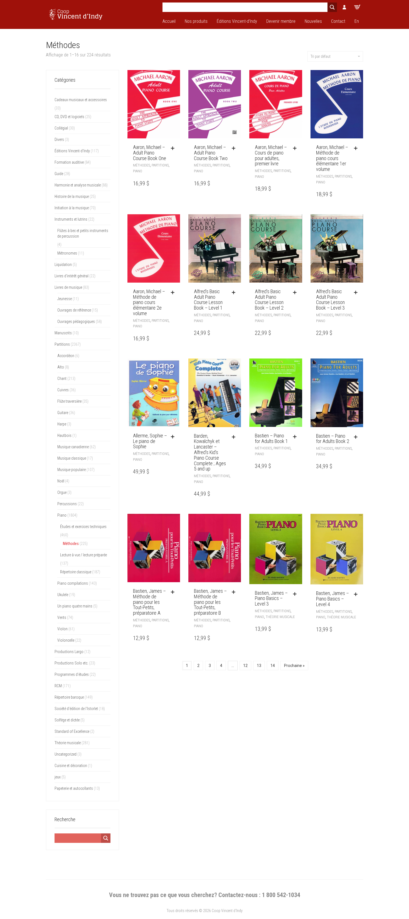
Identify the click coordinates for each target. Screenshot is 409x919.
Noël (60, 481)
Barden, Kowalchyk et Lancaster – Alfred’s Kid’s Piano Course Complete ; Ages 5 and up (210, 452)
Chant (61, 378)
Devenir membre (280, 21)
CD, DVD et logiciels (69, 116)
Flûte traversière (69, 401)
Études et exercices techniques (83, 526)
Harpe (61, 424)
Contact (338, 21)
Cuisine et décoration (71, 765)
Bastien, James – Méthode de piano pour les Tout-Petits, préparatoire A (149, 602)
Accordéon (65, 355)
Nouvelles (313, 21)
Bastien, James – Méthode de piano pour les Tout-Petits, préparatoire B (210, 602)
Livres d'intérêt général (71, 276)
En (356, 21)
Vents (61, 617)
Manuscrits (63, 333)
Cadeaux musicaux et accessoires (81, 100)
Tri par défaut (321, 56)
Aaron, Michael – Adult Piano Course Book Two (211, 152)
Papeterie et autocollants (74, 788)
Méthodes (141, 165)
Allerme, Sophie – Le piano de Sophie (150, 441)
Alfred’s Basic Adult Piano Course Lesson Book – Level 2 (269, 299)
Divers (59, 139)
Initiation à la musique (72, 208)
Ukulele (62, 594)
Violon (62, 629)
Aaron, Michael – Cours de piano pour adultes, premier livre (271, 155)
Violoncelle (65, 640)
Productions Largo (69, 651)
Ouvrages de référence (74, 310)
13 (259, 665)
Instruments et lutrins (71, 219)
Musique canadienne (73, 447)
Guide (59, 173)
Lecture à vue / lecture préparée (83, 555)
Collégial (61, 128)
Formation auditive (69, 162)
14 (272, 665)
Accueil (169, 21)
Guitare (62, 412)
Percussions (67, 504)
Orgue (61, 492)
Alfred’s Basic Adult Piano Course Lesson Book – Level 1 (208, 299)
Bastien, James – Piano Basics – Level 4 (332, 598)
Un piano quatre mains (74, 606)
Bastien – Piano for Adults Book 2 (332, 438)
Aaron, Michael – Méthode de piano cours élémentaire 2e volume (149, 302)
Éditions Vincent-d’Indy (237, 21)
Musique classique (71, 458)
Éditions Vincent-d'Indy (72, 151)
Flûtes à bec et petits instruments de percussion (82, 233)
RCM (58, 686)
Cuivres (63, 390)
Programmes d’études (72, 674)
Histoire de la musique (72, 196)
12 (245, 665)
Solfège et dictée (67, 720)
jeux (58, 777)
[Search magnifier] (332, 7)
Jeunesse (64, 299)
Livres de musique (68, 287)
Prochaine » (294, 665)
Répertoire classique (75, 572)
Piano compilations (72, 583)
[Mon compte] (344, 7)
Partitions (160, 165)
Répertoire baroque (69, 697)
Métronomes (67, 253)
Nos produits (196, 21)
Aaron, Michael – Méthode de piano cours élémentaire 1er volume (332, 158)
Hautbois (64, 435)
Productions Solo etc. (71, 663)
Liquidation (63, 264)
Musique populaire (71, 469)
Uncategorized (66, 754)
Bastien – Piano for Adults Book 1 (271, 438)
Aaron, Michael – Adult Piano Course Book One (149, 152)
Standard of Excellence (72, 731)
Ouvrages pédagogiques (76, 321)
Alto (60, 367)
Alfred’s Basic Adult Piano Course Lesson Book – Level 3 (330, 299)
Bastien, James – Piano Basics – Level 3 (271, 598)
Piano (137, 171)
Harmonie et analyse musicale (78, 185)
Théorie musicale (280, 617)
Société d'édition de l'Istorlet (76, 708)
